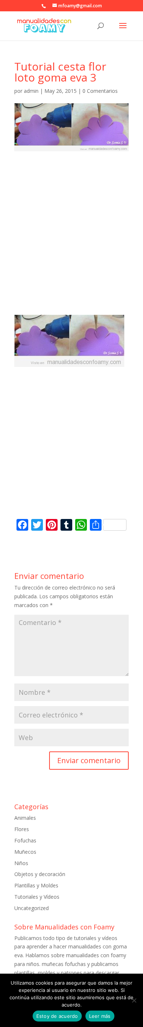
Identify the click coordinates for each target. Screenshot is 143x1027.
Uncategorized (31, 908)
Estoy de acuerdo (57, 1016)
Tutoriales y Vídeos (36, 896)
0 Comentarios (100, 90)
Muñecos (25, 851)
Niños (21, 863)
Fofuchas (25, 840)
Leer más (100, 1016)
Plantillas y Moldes (36, 885)
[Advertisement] (71, 239)
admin (31, 90)
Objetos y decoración (39, 874)
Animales (25, 817)
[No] (134, 1000)
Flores (21, 829)
